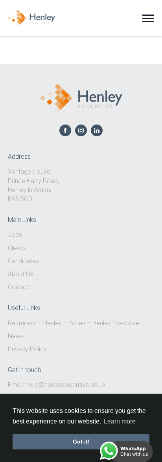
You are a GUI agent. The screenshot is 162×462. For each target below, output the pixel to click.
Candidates (23, 261)
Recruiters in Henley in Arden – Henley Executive (73, 323)
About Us (20, 274)
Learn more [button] (120, 421)
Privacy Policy (27, 349)
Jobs (15, 234)
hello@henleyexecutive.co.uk (66, 385)
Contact (19, 287)
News (16, 336)
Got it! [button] (81, 441)
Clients (17, 248)
